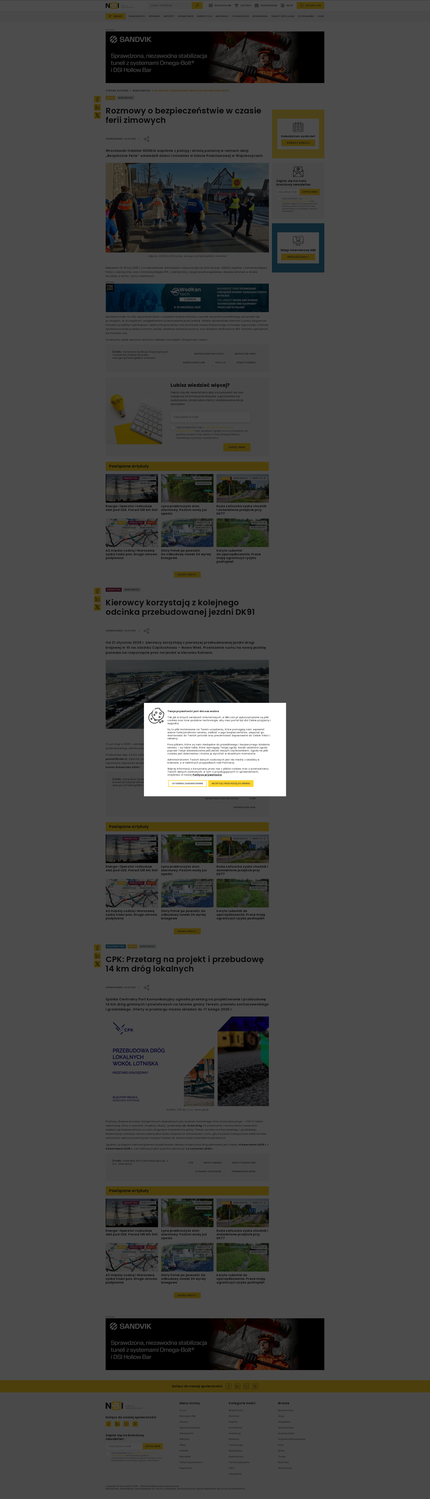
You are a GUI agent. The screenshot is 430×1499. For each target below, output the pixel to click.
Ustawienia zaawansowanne (187, 783)
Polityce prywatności (207, 774)
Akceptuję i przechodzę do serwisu (231, 783)
